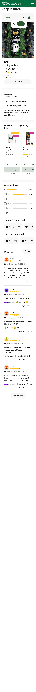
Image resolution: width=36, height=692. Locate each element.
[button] (32, 4)
